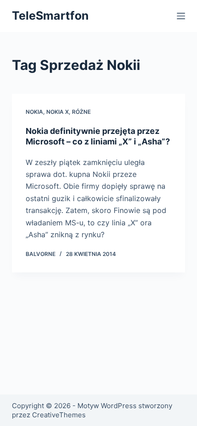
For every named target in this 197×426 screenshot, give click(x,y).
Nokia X (57, 111)
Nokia (34, 111)
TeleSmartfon (50, 15)
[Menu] (181, 16)
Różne (81, 111)
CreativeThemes (59, 414)
